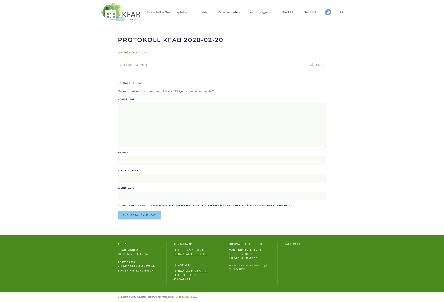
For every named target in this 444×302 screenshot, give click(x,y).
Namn (123, 152)
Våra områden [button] (229, 12)
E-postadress (129, 170)
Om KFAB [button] (289, 12)
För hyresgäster (261, 12)
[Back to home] (121, 12)
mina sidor (199, 271)
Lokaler (203, 12)
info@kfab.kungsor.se (190, 254)
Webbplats (126, 188)
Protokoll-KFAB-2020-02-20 (133, 52)
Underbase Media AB (186, 296)
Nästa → (316, 65)
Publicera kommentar (139, 215)
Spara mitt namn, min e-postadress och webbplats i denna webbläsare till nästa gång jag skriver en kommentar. (207, 205)
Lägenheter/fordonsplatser (168, 12)
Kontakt (310, 12)
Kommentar (126, 99)
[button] (341, 12)
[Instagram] (328, 12)
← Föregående (134, 65)
